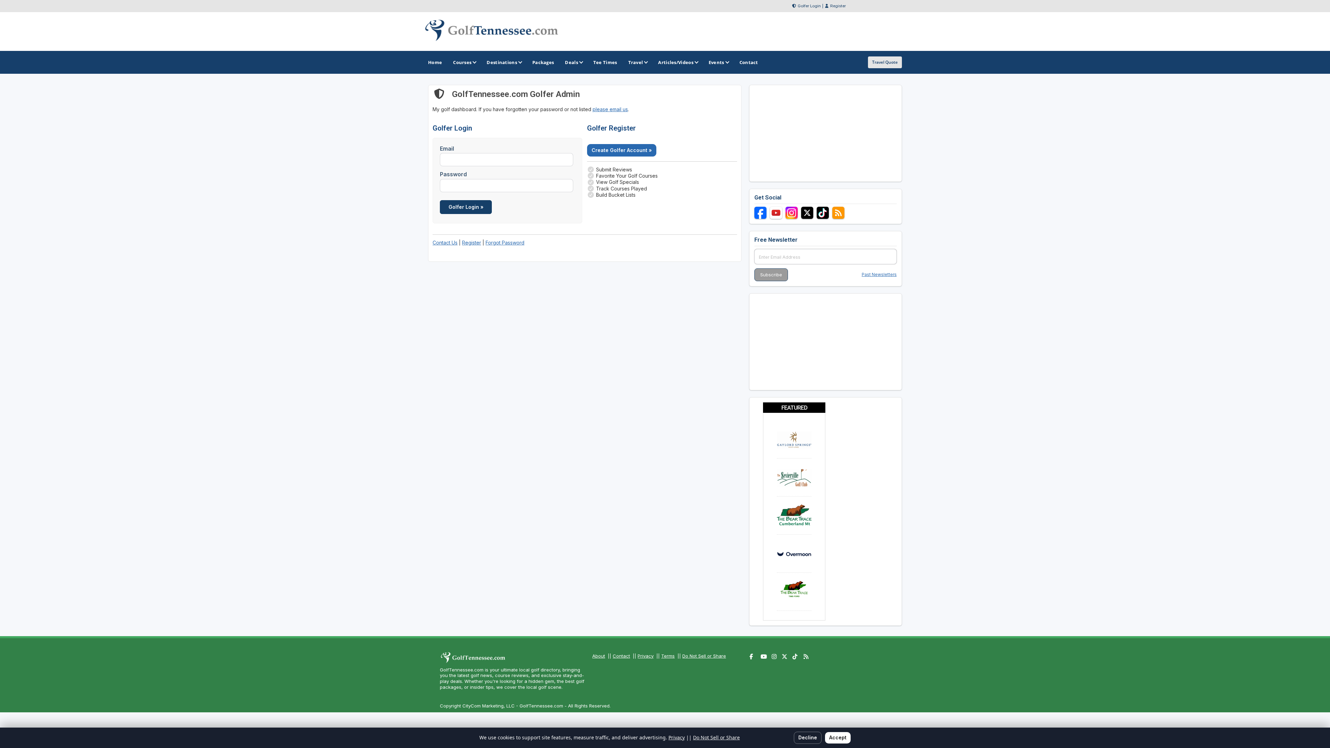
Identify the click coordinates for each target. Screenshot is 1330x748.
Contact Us (445, 243)
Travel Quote (885, 62)
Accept (837, 737)
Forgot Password (505, 243)
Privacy (646, 656)
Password (453, 174)
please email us (610, 109)
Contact (621, 656)
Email (447, 148)
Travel (635, 62)
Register (838, 5)
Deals (571, 62)
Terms (668, 656)
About (598, 656)
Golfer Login (809, 5)
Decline (807, 737)
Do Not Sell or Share (704, 656)
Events (716, 62)
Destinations (502, 62)
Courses (462, 62)
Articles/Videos (675, 62)
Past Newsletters (879, 274)
